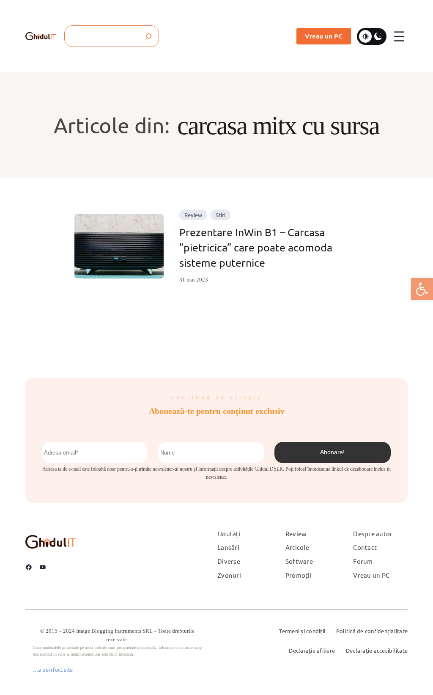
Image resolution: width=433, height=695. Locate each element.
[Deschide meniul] (399, 36)
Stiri (220, 214)
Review (193, 214)
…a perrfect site (53, 669)
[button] (422, 289)
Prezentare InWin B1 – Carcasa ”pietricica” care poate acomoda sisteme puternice (255, 248)
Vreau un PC (324, 36)
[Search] (148, 36)
